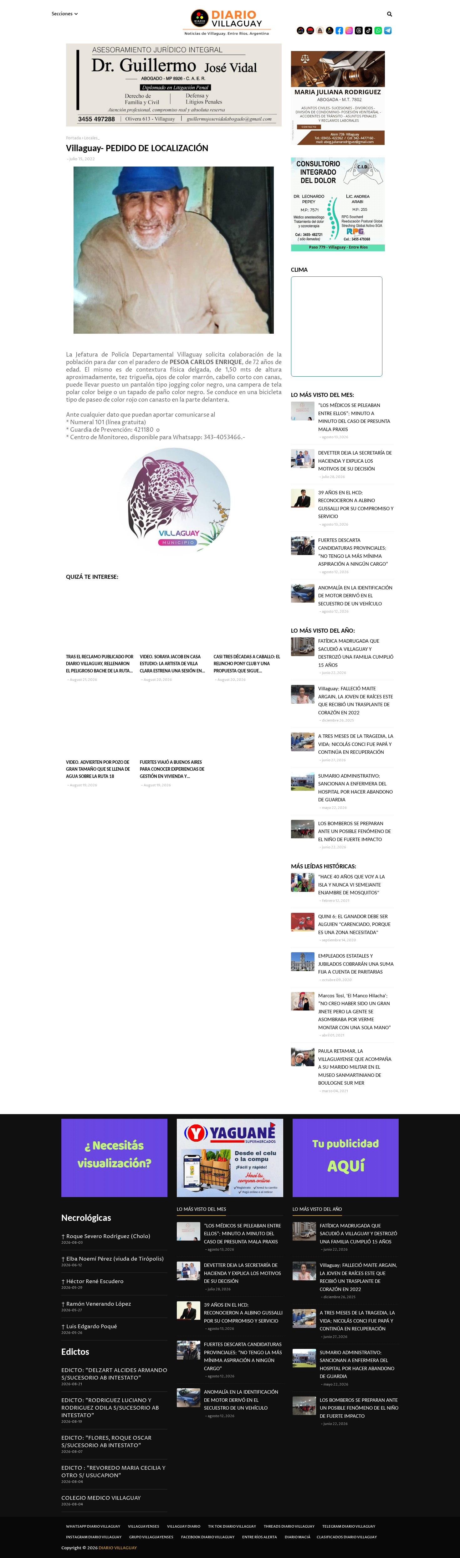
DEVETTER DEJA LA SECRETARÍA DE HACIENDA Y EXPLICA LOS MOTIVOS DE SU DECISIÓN (355, 461)
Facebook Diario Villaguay (207, 1537)
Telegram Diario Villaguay (348, 1526)
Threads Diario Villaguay (289, 1526)
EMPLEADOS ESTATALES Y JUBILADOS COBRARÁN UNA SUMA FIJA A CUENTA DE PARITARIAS (356, 964)
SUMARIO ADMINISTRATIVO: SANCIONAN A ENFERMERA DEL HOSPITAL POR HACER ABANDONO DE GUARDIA (355, 788)
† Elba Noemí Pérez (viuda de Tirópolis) (112, 1259)
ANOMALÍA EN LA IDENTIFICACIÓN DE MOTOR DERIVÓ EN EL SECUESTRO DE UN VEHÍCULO (355, 596)
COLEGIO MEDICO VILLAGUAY (101, 1498)
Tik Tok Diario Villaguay (232, 1526)
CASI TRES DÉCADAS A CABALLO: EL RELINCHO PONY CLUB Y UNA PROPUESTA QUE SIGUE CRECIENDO (247, 665)
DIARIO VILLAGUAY (118, 1548)
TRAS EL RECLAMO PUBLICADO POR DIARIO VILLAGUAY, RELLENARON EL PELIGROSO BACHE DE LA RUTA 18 (99, 665)
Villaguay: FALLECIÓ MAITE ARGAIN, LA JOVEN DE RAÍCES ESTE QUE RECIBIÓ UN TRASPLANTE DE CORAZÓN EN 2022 (355, 701)
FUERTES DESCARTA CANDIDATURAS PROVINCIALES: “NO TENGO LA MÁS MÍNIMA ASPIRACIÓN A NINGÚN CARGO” (353, 552)
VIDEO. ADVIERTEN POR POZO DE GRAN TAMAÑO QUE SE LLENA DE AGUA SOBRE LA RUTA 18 (98, 769)
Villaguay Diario (183, 1526)
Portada (73, 138)
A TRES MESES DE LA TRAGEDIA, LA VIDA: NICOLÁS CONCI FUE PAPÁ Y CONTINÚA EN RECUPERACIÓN (355, 744)
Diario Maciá (297, 1537)
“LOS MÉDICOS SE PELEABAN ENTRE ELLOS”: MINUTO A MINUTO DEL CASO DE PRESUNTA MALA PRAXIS (354, 417)
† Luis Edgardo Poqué (89, 1326)
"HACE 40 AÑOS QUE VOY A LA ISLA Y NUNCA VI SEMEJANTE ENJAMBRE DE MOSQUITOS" (351, 885)
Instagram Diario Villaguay (93, 1537)
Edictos (75, 1352)
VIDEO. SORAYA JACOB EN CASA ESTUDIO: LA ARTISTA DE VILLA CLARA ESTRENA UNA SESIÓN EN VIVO (171, 665)
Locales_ (92, 138)
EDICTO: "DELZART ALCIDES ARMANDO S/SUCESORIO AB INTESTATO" (114, 1374)
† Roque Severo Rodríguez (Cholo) (106, 1236)
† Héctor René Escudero (92, 1281)
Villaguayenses (143, 1526)
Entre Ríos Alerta (259, 1537)
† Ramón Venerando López (96, 1304)
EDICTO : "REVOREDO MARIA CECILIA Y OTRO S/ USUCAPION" (113, 1471)
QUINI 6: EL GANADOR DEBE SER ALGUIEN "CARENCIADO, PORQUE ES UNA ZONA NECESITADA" (354, 924)
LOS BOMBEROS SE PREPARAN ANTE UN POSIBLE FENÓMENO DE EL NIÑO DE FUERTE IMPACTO (354, 831)
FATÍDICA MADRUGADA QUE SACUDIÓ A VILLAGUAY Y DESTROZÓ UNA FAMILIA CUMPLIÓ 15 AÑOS (355, 653)
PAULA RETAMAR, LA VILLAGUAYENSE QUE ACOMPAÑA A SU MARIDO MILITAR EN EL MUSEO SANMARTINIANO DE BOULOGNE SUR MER (354, 1067)
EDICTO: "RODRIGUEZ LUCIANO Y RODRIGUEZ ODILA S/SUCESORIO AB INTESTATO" (110, 1408)
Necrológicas (86, 1218)
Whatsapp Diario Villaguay (93, 1526)
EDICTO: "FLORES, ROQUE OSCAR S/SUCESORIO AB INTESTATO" (106, 1441)
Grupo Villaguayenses (151, 1537)
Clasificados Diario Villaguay (347, 1537)
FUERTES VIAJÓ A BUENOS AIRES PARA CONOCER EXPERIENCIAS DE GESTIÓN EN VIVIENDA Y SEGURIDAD (172, 770)
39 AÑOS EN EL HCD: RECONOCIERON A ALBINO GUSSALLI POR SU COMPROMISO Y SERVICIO (355, 505)
